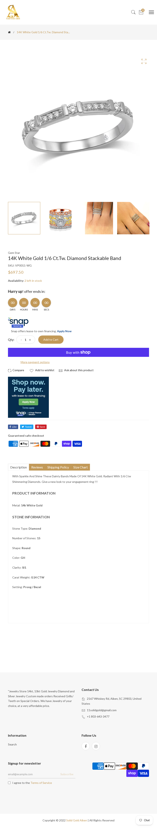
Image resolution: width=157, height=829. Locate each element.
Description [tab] (18, 467)
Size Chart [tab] (80, 467)
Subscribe (66, 774)
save (42, 426)
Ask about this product (79, 370)
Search (12, 744)
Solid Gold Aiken (76, 820)
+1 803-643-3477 (98, 716)
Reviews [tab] (37, 467)
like (14, 426)
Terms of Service (41, 782)
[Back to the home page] (9, 32)
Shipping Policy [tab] (58, 467)
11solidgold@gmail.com (102, 710)
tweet (28, 426)
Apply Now (64, 331)
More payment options (35, 362)
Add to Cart (50, 339)
